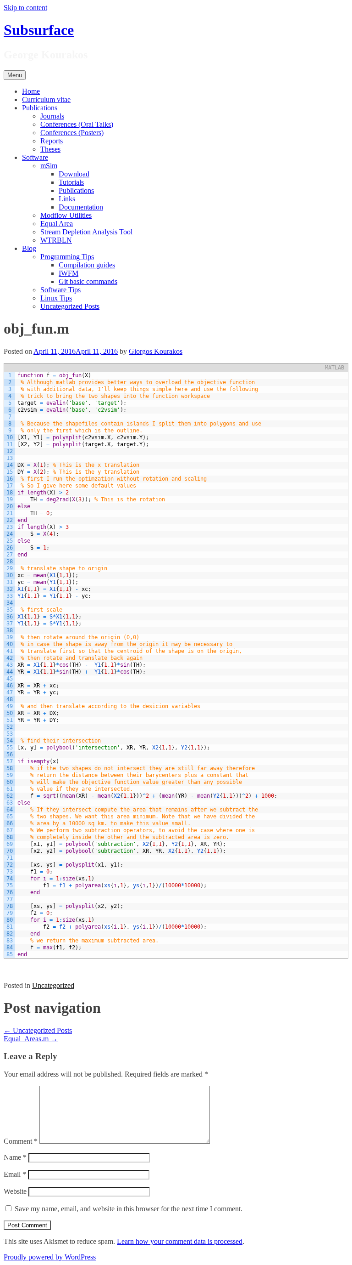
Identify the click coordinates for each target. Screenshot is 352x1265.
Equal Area (56, 223)
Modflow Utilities (66, 215)
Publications (39, 108)
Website (15, 1191)
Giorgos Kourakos (155, 351)
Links (67, 199)
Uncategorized (53, 985)
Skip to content (25, 7)
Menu (14, 75)
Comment (21, 1141)
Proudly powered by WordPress (50, 1257)
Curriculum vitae (46, 99)
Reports (51, 141)
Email (15, 1174)
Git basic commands (88, 281)
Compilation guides (87, 265)
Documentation (81, 207)
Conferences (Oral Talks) (76, 124)
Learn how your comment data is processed (179, 1241)
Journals (52, 116)
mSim (48, 166)
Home (31, 91)
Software (35, 157)
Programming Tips (67, 257)
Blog (29, 248)
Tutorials (71, 182)
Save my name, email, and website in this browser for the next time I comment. (128, 1209)
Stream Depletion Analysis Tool (86, 232)
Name (15, 1157)
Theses (50, 149)
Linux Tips (56, 298)
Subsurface (39, 30)
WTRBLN (56, 240)
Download (74, 174)
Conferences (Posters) (72, 132)
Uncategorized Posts (69, 306)
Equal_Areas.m (31, 1039)
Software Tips (60, 290)
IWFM (68, 273)
